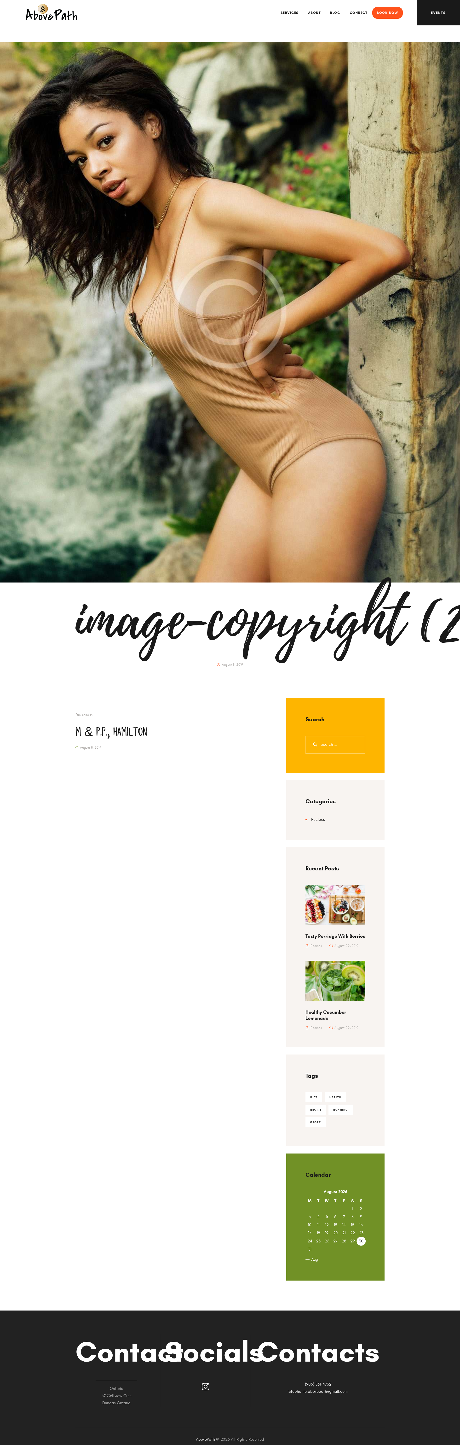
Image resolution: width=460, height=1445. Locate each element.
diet (313, 1097)
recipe (315, 1109)
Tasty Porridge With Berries (335, 936)
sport (315, 1122)
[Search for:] (335, 744)
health (335, 1097)
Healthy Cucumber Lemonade (325, 1015)
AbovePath (205, 1439)
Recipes (318, 819)
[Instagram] (205, 1386)
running (340, 1109)
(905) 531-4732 (318, 1384)
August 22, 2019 (346, 946)
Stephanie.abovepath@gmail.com (318, 1391)
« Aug (313, 1259)
